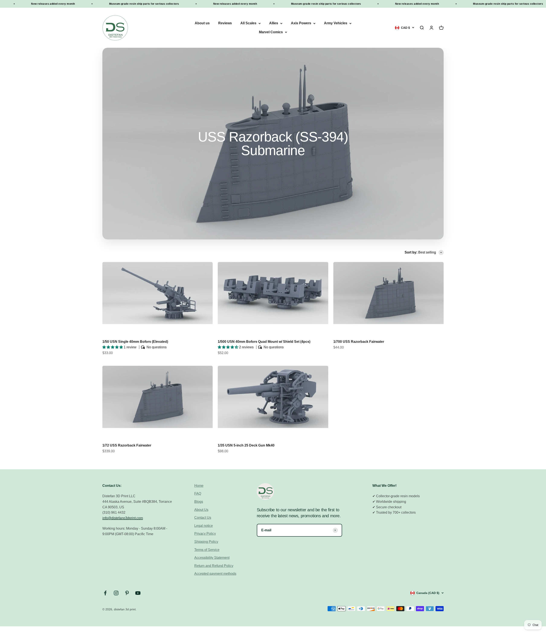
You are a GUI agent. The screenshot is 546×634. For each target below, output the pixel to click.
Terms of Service (206, 550)
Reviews (225, 23)
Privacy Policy (205, 533)
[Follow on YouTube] (138, 593)
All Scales (248, 23)
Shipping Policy (206, 541)
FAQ (197, 493)
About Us (201, 510)
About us (202, 23)
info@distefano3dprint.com (122, 518)
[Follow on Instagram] (116, 593)
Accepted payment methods (215, 573)
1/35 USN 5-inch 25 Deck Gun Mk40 (246, 445)
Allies (273, 23)
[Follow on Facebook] (105, 593)
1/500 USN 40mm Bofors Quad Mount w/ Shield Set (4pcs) (264, 341)
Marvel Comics (271, 32)
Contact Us (202, 517)
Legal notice (203, 525)
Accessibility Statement (211, 557)
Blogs (198, 501)
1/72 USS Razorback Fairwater (126, 445)
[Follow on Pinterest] (127, 593)
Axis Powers (301, 23)
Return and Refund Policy (213, 566)
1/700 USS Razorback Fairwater (358, 341)
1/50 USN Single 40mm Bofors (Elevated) (135, 341)
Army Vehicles (335, 23)
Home (198, 485)
